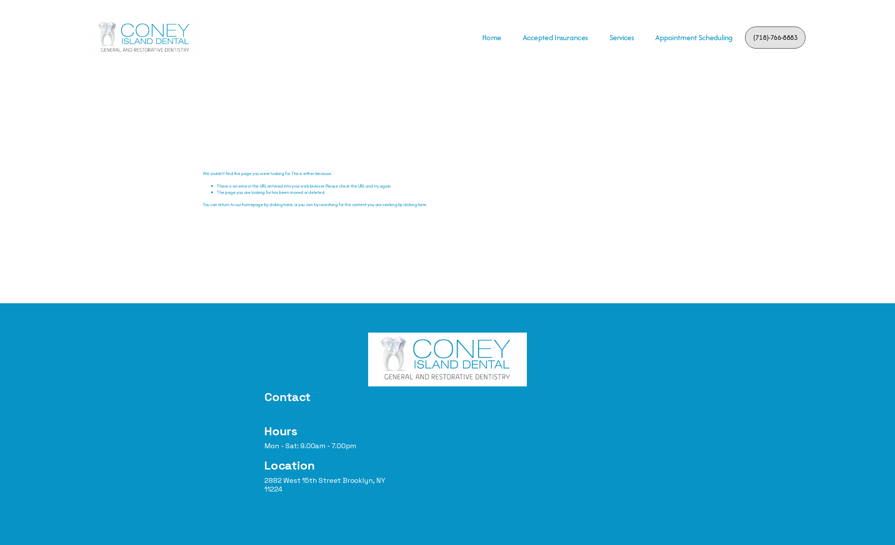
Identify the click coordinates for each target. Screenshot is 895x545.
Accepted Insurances (555, 37)
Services (621, 37)
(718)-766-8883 (775, 37)
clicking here (281, 204)
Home (491, 37)
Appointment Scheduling (693, 37)
